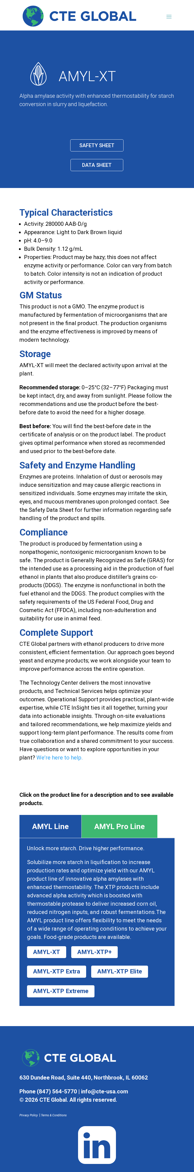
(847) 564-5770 (57, 1091)
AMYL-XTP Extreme (60, 991)
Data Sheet (97, 165)
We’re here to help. (59, 757)
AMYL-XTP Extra (56, 971)
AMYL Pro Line (119, 826)
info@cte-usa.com (104, 1091)
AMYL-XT (46, 952)
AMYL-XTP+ (94, 952)
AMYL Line (50, 826)
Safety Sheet (96, 145)
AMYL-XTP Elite (119, 971)
